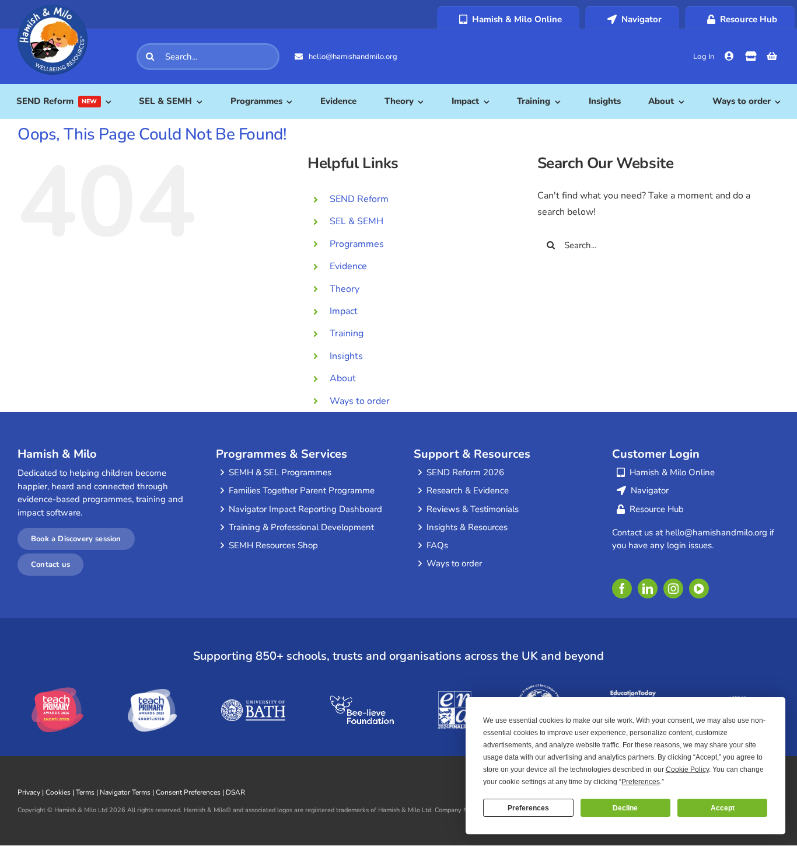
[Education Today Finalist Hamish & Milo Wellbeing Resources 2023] (633, 691)
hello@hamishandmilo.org (716, 532)
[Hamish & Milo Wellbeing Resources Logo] (53, 9)
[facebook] (622, 588)
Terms (85, 792)
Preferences (528, 808)
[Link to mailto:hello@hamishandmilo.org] (299, 57)
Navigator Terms (125, 792)
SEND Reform (359, 199)
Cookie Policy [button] (687, 769)
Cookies (58, 792)
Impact (344, 311)
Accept (723, 808)
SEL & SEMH (356, 221)
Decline (625, 808)
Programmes (357, 244)
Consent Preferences (188, 792)
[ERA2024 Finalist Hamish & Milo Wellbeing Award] (454, 696)
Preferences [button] (640, 782)
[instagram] (673, 588)
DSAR (235, 792)
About (343, 378)
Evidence (348, 266)
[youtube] (699, 588)
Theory (344, 289)
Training (346, 333)
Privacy (29, 792)
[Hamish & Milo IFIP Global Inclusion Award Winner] (539, 688)
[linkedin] (648, 588)
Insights (346, 356)
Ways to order (360, 401)
